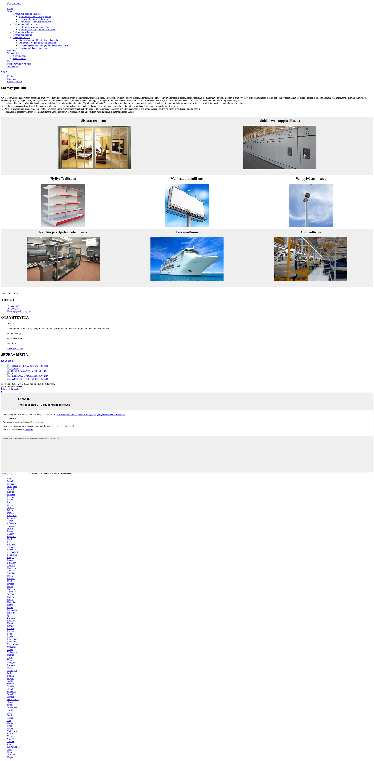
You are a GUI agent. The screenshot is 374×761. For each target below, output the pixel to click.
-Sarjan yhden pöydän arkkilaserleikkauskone (40, 40)
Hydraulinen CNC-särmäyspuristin (35, 16)
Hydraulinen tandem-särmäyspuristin (36, 21)
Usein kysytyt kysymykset (19, 64)
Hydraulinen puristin (22, 35)
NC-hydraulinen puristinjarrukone (34, 19)
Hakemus (11, 50)
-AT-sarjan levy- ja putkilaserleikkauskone (38, 42)
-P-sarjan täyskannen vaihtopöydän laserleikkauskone (43, 45)
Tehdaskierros (19, 58)
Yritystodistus (19, 56)
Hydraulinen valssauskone (25, 32)
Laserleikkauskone (21, 37)
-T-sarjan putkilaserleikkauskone (34, 48)
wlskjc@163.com (15, 348)
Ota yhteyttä (12, 66)
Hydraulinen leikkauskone (25, 24)
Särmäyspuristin (14, 81)
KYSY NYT (7, 361)
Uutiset (10, 61)
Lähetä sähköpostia (10, 389)
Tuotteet (10, 11)
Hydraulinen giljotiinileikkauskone (35, 27)
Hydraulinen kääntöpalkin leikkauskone (37, 29)
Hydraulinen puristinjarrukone (27, 14)
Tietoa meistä (13, 53)
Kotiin (10, 8)
